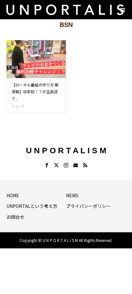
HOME (12, 195)
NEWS (72, 195)
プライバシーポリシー (88, 206)
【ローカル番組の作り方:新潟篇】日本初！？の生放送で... (35, 91)
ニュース (18, 105)
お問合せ (15, 217)
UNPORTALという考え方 (31, 206)
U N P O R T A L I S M (66, 150)
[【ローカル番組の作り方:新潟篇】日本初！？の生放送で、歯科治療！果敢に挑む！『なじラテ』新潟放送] (36, 59)
